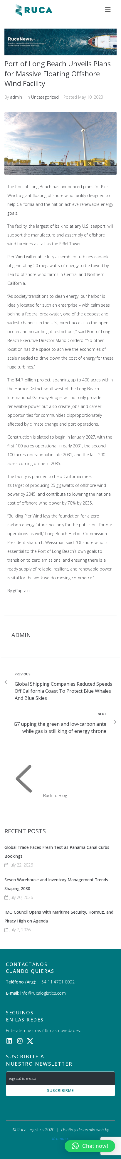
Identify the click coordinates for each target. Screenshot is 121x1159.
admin (16, 97)
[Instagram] (19, 1041)
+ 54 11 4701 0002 (56, 982)
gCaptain (21, 590)
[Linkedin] (9, 1041)
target (18, 485)
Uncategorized (45, 97)
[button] (90, 1146)
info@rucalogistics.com (42, 993)
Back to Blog (55, 795)
